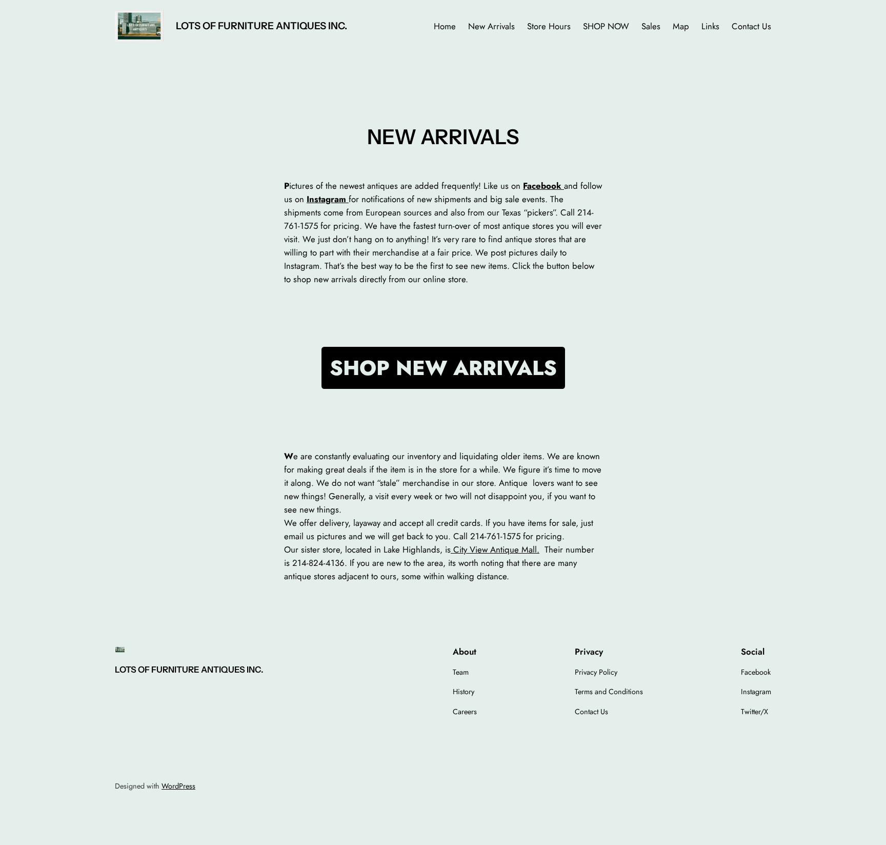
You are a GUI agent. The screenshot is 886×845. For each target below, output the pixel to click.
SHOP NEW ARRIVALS (443, 368)
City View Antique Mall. (495, 549)
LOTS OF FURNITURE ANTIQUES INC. (261, 25)
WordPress (178, 786)
